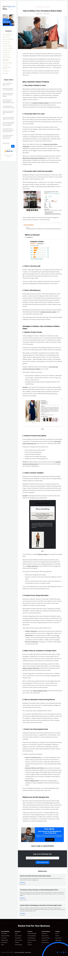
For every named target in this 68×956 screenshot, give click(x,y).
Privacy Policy (28, 952)
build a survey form (32, 566)
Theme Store (30, 944)
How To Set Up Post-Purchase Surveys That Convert (35, 876)
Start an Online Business (32, 940)
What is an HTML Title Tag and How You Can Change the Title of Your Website (8, 124)
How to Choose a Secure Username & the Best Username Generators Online (8, 101)
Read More (22, 882)
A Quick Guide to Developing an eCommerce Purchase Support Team (40, 905)
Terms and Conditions (19, 952)
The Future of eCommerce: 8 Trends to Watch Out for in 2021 (8, 112)
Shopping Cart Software (5, 935)
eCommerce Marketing (32, 935)
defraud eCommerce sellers (48, 312)
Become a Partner (58, 938)
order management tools (40, 690)
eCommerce (17, 942)
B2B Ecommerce (6, 36)
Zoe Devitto (40, 13)
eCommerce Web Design (32, 933)
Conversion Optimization (8, 39)
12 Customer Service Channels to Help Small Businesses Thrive (39, 890)
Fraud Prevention (6, 54)
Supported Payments (45, 942)
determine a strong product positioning (34, 158)
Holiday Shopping (6, 57)
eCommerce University (46, 938)
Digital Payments (6, 43)
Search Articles (6, 143)
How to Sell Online (18, 935)
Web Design (5, 73)
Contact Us (57, 935)
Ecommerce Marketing (8, 48)
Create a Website (18, 938)
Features (16, 933)
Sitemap (2, 944)
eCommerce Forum (45, 935)
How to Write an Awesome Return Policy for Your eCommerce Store (8, 137)
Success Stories (6, 71)
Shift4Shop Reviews (4, 940)
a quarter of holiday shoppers (40, 103)
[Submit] (12, 146)
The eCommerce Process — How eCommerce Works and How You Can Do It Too (8, 130)
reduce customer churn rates (31, 668)
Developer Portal (44, 940)
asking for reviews (43, 554)
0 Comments (47, 13)
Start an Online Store (18, 940)
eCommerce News (7, 50)
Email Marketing (6, 52)
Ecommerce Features (7, 45)
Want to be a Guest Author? (8, 156)
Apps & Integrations (7, 34)
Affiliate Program (58, 940)
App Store (29, 942)
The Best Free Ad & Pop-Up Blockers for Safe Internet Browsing (8, 95)
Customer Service (39, 6)
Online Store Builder (18, 944)
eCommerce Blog (4, 942)
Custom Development (31, 938)
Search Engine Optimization (6, 60)
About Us (57, 933)
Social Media (5, 65)
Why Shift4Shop (4, 933)
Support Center (44, 933)
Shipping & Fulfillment (8, 62)
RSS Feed (9, 149)
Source (42, 428)
